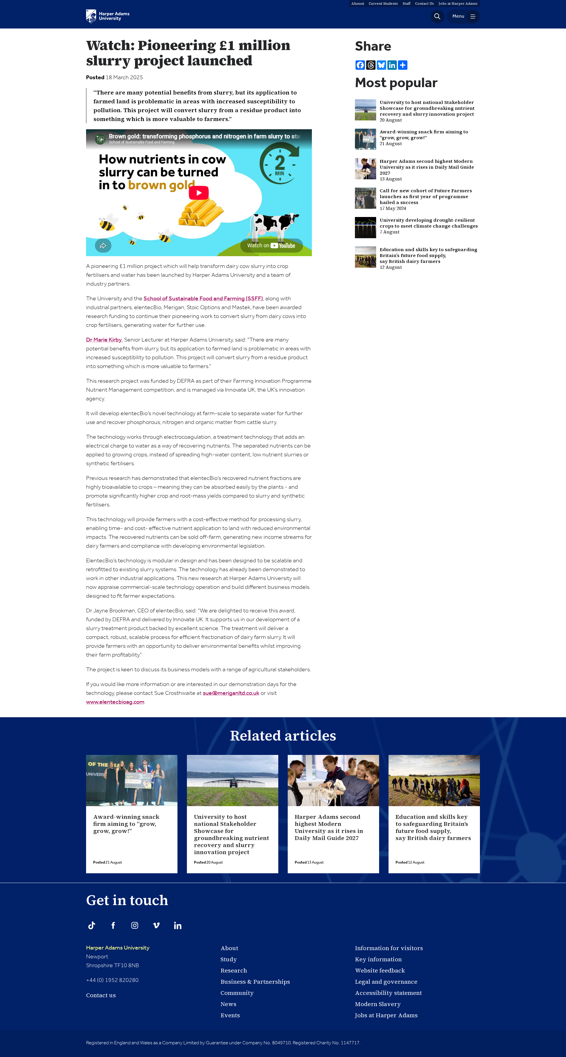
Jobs (458, 3)
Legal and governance (386, 982)
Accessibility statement (388, 993)
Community (237, 993)
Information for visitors (389, 948)
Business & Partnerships (255, 982)
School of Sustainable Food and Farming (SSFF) (203, 298)
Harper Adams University (117, 948)
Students (383, 3)
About (229, 948)
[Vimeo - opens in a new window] (156, 925)
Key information (378, 959)
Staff (406, 3)
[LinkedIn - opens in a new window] (178, 925)
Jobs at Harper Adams (386, 1015)
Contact (424, 3)
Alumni (357, 3)
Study (229, 959)
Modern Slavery (378, 1004)
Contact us (101, 995)
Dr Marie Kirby (104, 340)
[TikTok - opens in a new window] (91, 925)
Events (230, 1015)
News (228, 1004)
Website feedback (380, 970)
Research (234, 970)
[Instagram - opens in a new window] (135, 925)
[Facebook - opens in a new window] (113, 925)
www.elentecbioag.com (115, 702)
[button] (437, 16)
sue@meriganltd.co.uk (231, 693)
